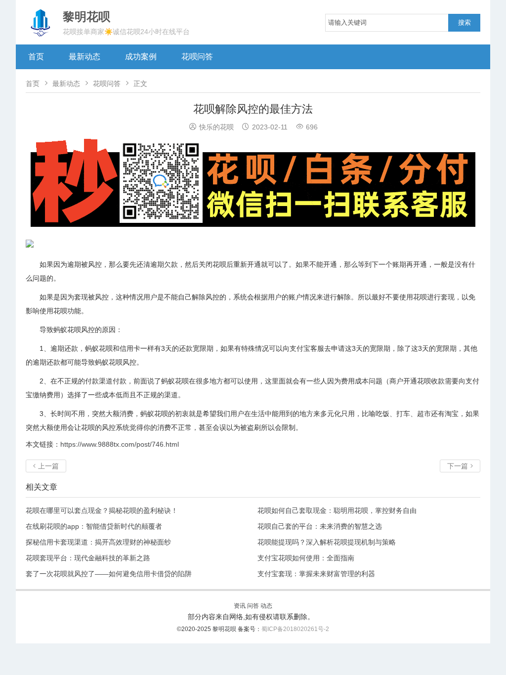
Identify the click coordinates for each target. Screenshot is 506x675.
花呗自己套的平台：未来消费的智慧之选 (319, 526)
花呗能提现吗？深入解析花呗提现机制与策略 (326, 542)
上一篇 (46, 466)
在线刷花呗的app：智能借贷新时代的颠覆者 (94, 526)
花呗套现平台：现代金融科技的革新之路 (88, 558)
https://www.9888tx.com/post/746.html (119, 444)
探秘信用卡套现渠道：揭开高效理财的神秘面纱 (98, 542)
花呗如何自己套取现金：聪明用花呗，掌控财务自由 (337, 510)
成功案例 (141, 56)
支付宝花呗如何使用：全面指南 (305, 558)
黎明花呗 (225, 629)
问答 (253, 605)
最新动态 (84, 56)
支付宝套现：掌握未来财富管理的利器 (316, 574)
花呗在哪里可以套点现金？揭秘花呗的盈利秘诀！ (102, 510)
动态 (266, 605)
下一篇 (460, 466)
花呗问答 (197, 56)
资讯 (240, 605)
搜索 (464, 22)
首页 (36, 56)
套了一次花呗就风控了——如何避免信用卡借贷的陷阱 (109, 574)
